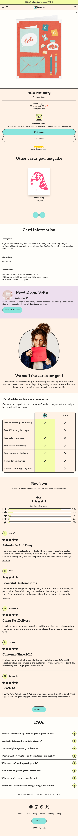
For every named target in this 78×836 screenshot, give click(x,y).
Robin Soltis (40, 97)
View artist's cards (12, 310)
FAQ (35, 814)
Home (19, 814)
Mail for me (39, 132)
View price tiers (39, 108)
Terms (42, 814)
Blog (59, 814)
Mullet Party (39, 198)
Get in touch (39, 821)
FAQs (58, 794)
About (27, 814)
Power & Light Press (39, 201)
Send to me (38, 139)
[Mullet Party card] (39, 181)
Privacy (51, 814)
